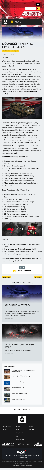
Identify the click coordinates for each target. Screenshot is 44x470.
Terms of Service (20, 465)
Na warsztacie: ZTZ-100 (18, 387)
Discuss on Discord (23, 271)
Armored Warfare (22, 419)
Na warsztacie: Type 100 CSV (19, 393)
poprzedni (6, 51)
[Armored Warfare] (32, 13)
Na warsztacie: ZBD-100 (18, 399)
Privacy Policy (28, 465)
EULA (13, 465)
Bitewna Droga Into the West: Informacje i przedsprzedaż (23, 370)
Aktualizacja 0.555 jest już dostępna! (21, 376)
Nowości (9, 43)
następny (15, 51)
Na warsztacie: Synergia (18, 381)
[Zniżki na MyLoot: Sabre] (38, 4)
